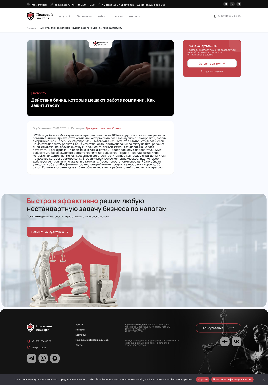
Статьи (116, 128)
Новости (117, 16)
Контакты (135, 16)
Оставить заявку (210, 63)
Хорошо (203, 379)
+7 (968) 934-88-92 (229, 16)
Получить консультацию (47, 232)
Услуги (63, 16)
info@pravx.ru (39, 4)
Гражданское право (98, 128)
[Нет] (263, 379)
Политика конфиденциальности (92, 339)
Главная (31, 28)
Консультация (213, 328)
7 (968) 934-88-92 (214, 71)
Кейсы (102, 16)
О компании (84, 16)
